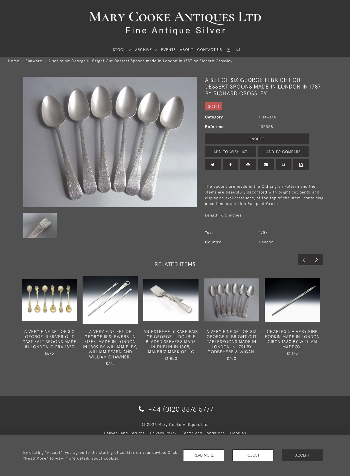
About (186, 49)
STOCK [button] (120, 49)
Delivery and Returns (124, 433)
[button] (238, 50)
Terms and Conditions (203, 433)
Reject (252, 455)
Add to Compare (283, 152)
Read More (204, 455)
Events (168, 49)
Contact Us (209, 49)
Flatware (33, 61)
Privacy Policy (163, 433)
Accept (302, 455)
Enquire (257, 139)
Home (13, 61)
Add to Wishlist (230, 152)
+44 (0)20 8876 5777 (180, 409)
